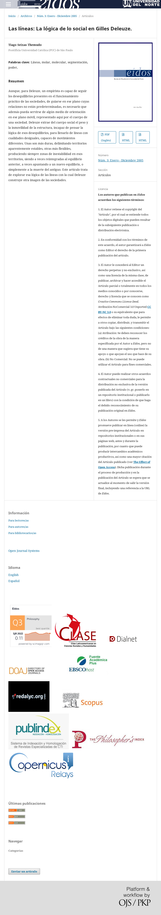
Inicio (12, 16)
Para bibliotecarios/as (22, 533)
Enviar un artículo (24, 871)
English (13, 575)
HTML (126, 140)
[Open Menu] (8, 4)
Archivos (26, 16)
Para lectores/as (18, 520)
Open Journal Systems (23, 551)
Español (13, 581)
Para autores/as (18, 527)
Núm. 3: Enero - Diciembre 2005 (57, 16)
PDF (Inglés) (106, 137)
